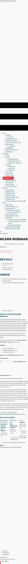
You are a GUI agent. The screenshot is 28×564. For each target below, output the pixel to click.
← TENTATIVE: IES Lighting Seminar (8, 412)
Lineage (22, 422)
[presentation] (4, 422)
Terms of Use (6, 555)
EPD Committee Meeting (13, 425)
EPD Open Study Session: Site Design (4, 427)
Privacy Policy (6, 553)
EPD (11, 269)
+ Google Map (21, 283)
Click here (2, 355)
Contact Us (5, 551)
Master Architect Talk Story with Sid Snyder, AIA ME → (12, 414)
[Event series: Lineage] (21, 428)
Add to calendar (7, 251)
